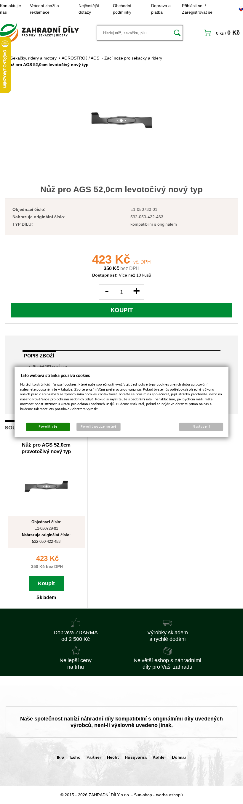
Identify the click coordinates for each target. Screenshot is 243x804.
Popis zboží (39, 355)
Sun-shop (143, 794)
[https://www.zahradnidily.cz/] (39, 32)
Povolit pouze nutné (98, 426)
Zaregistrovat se (197, 12)
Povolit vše (48, 426)
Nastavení (201, 426)
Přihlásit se (192, 5)
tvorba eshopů (169, 794)
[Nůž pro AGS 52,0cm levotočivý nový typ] (121, 120)
